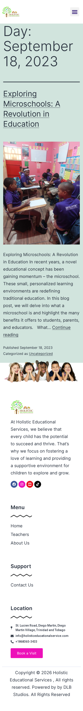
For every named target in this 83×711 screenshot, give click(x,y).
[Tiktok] (37, 484)
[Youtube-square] (29, 484)
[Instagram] (22, 484)
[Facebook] (14, 484)
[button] (74, 11)
